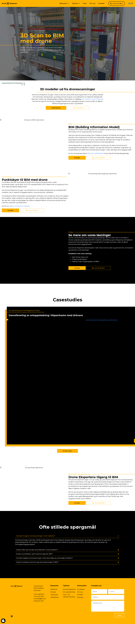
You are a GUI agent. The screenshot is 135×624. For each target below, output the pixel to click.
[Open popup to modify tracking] (3, 620)
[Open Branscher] (68, 3)
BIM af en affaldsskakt (96, 153)
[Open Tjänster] (79, 3)
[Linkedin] (12, 616)
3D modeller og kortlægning (92, 99)
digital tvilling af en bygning (19, 206)
